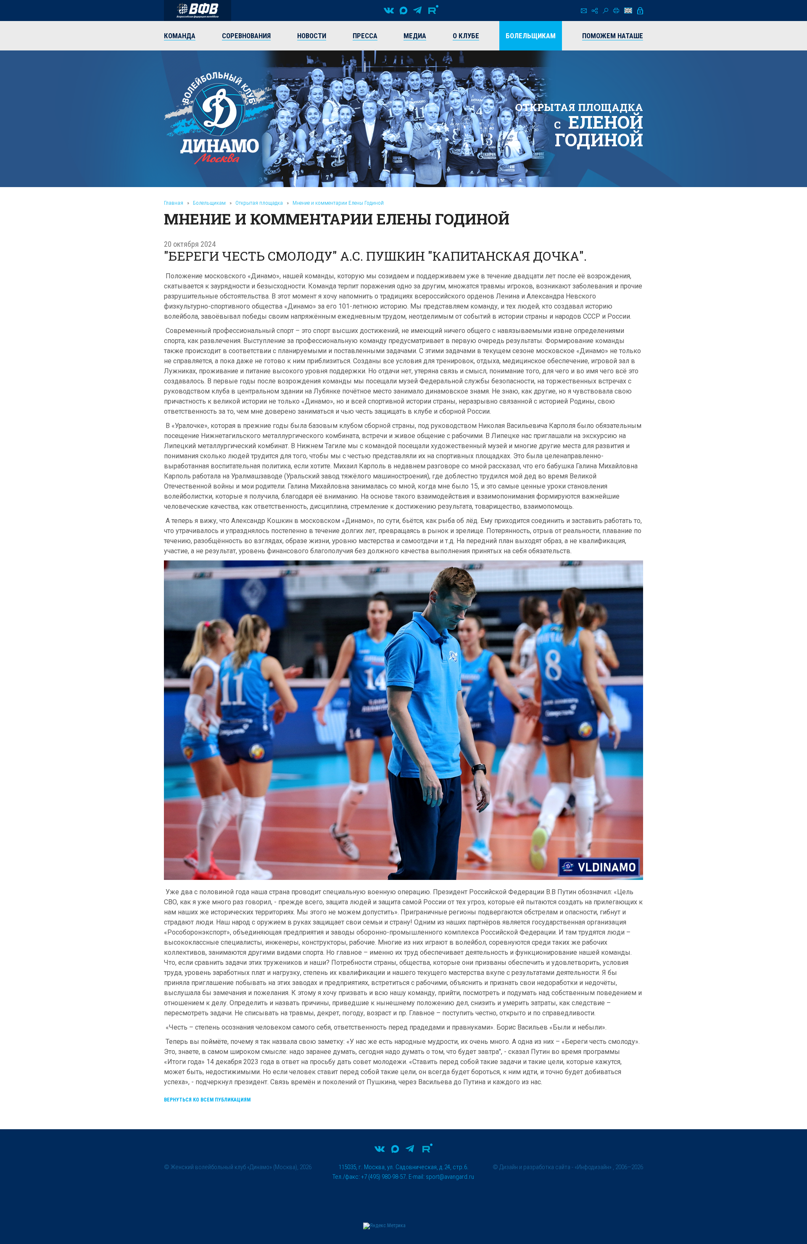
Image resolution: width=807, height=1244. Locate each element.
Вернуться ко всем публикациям (207, 1100)
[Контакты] (584, 10)
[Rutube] (433, 10)
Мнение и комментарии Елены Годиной (338, 203)
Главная (173, 203)
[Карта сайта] (595, 10)
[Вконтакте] (389, 10)
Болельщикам (209, 203)
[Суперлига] (197, 10)
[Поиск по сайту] (605, 10)
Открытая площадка (259, 203)
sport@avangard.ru (450, 1177)
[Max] (403, 10)
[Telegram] (417, 10)
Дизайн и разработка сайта (534, 1167)
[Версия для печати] (616, 10)
